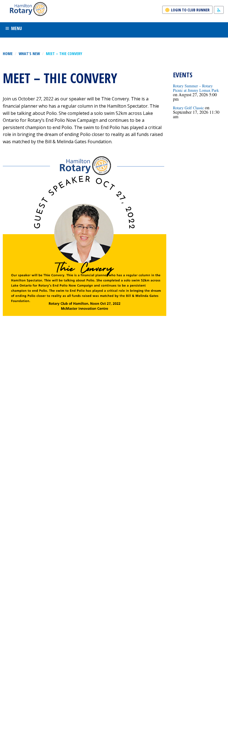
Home (8, 53)
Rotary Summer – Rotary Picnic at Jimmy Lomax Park (196, 88)
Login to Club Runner (190, 10)
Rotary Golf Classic (188, 107)
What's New (29, 53)
